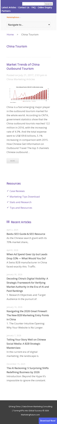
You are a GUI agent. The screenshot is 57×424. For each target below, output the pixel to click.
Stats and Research (20, 202)
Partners (6, 10)
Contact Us (23, 7)
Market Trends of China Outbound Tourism (23, 66)
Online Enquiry (45, 7)
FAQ (33, 7)
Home (10, 34)
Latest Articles (9, 7)
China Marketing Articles (21, 79)
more (12, 161)
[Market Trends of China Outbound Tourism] (28, 87)
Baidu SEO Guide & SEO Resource (26, 234)
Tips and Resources (21, 207)
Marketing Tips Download (25, 196)
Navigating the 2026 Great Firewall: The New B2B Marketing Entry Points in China (28, 315)
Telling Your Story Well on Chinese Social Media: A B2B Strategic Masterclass (26, 343)
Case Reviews (17, 191)
